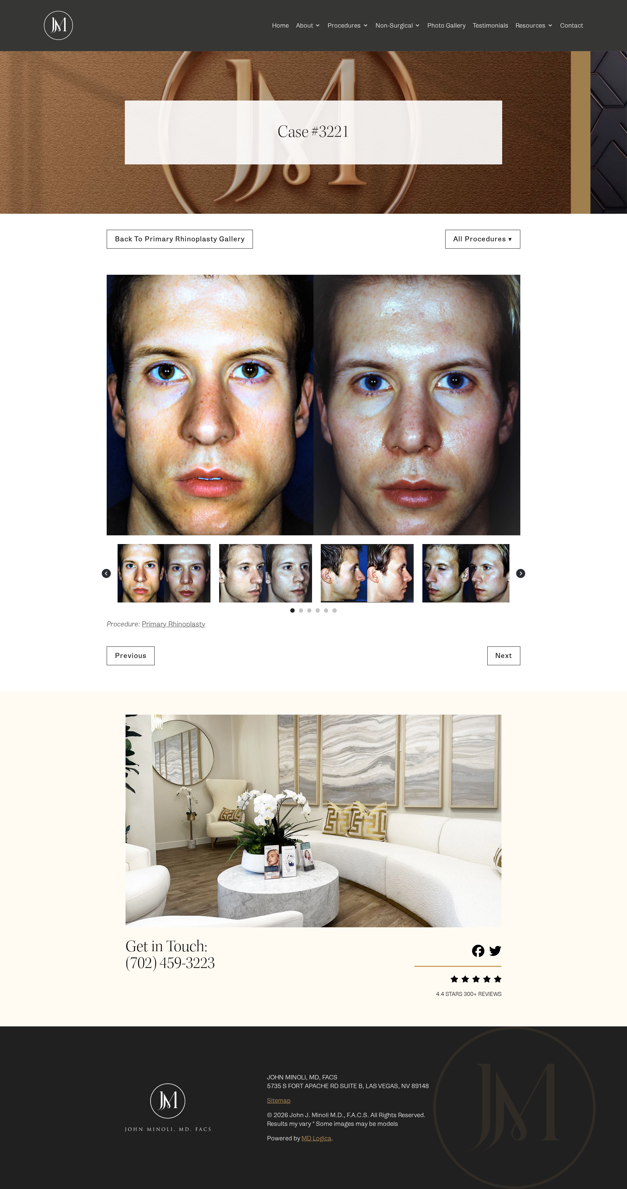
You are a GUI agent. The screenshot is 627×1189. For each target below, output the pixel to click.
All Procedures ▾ (482, 239)
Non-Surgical (394, 25)
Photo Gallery (446, 25)
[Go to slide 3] (309, 610)
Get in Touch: (166, 947)
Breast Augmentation (452, 379)
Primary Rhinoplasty (450, 302)
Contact (571, 25)
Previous (131, 655)
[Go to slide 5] (326, 610)
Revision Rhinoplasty (451, 312)
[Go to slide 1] (292, 610)
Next (503, 655)
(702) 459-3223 (170, 963)
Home (280, 25)
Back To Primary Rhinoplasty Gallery (180, 239)
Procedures (344, 25)
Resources (530, 25)
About (304, 25)
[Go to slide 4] (318, 610)
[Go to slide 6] (334, 610)
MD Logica (316, 1138)
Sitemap (279, 1100)
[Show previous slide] (106, 573)
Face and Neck (442, 273)
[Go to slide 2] (301, 610)
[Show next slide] (520, 573)
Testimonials (490, 25)
